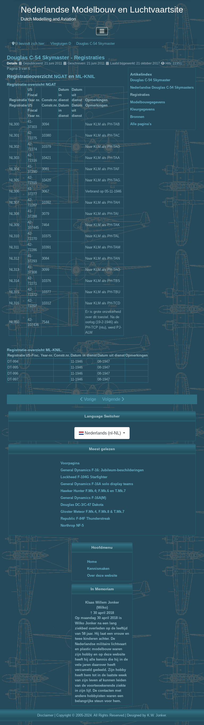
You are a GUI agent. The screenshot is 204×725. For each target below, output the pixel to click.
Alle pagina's (140, 124)
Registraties (140, 95)
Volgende (111, 399)
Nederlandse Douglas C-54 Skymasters (162, 87)
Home (92, 562)
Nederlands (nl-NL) (103, 433)
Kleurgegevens (142, 109)
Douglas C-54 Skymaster (150, 80)
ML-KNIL (85, 76)
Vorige (89, 399)
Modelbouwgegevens (147, 102)
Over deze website (102, 575)
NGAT (60, 76)
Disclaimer (45, 715)
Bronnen (137, 117)
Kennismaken (98, 569)
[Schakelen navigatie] (102, 31)
